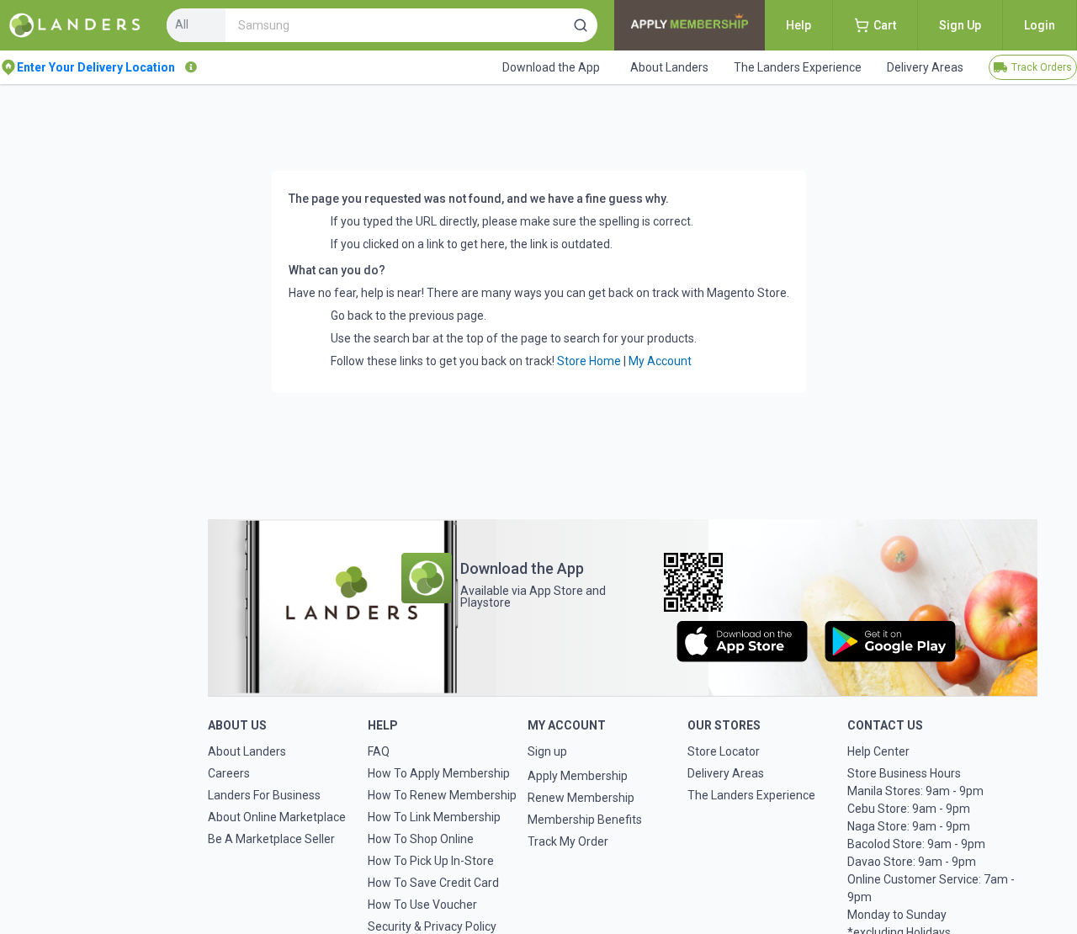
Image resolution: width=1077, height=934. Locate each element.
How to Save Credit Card (433, 882)
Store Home (589, 361)
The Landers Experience (751, 795)
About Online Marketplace (277, 817)
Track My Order (568, 841)
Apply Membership (578, 776)
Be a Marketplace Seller (271, 839)
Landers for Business (264, 795)
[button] (580, 25)
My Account (660, 361)
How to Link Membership (434, 817)
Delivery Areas (725, 773)
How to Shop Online (421, 839)
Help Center (878, 751)
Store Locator (723, 751)
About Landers (247, 751)
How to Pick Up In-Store (431, 861)
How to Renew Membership (442, 795)
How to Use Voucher (422, 904)
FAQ (379, 751)
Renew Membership (581, 797)
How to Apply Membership (439, 773)
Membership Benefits (585, 819)
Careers (229, 773)
